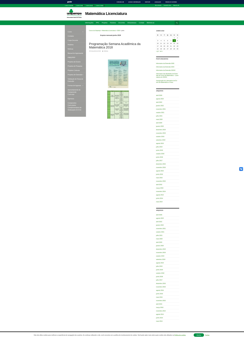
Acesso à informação (134, 2)
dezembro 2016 (161, 164)
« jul (157, 51)
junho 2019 (159, 150)
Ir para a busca (90, 5)
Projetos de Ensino (74, 62)
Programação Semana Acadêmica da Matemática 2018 (114, 45)
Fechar (207, 335)
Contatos (71, 36)
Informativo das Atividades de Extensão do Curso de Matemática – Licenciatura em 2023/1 (167, 75)
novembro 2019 (161, 133)
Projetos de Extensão (75, 74)
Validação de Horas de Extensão (75, 80)
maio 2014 (159, 201)
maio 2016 (159, 177)
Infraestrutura (131, 23)
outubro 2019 (160, 136)
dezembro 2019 (161, 129)
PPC (97, 23)
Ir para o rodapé (100, 5)
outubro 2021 (160, 112)
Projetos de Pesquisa (75, 66)
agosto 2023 (160, 99)
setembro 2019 (160, 140)
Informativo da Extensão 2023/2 (165, 70)
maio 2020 (159, 119)
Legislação (158, 2)
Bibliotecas (150, 23)
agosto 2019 (160, 143)
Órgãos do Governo (171, 2)
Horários (113, 23)
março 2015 (159, 188)
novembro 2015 (161, 181)
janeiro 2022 (160, 105)
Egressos (71, 99)
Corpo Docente (73, 40)
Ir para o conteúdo (69, 5)
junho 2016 (159, 174)
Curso (70, 32)
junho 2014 (159, 198)
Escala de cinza (167, 5)
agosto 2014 (160, 195)
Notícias (106, 51)
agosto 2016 (160, 171)
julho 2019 (159, 147)
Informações (89, 23)
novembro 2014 (161, 191)
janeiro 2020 (160, 126)
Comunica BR (120, 2)
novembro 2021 (161, 109)
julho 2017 (159, 160)
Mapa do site (176, 5)
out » (161, 51)
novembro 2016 (161, 167)
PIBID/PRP (71, 57)
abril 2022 (159, 102)
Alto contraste (158, 5)
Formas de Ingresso (74, 85)
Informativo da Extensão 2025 (165, 63)
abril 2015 (159, 184)
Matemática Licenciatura (106, 13)
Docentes (121, 23)
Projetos (104, 23)
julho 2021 (159, 116)
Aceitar (199, 335)
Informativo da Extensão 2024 (165, 67)
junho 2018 (159, 157)
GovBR (69, 2)
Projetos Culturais (74, 70)
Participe (147, 2)
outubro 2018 (160, 153)
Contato (141, 23)
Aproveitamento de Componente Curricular (74, 92)
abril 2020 (159, 123)
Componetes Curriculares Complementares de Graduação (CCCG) (74, 106)
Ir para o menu (80, 5)
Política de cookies (180, 335)
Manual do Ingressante (75, 53)
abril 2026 (159, 95)
